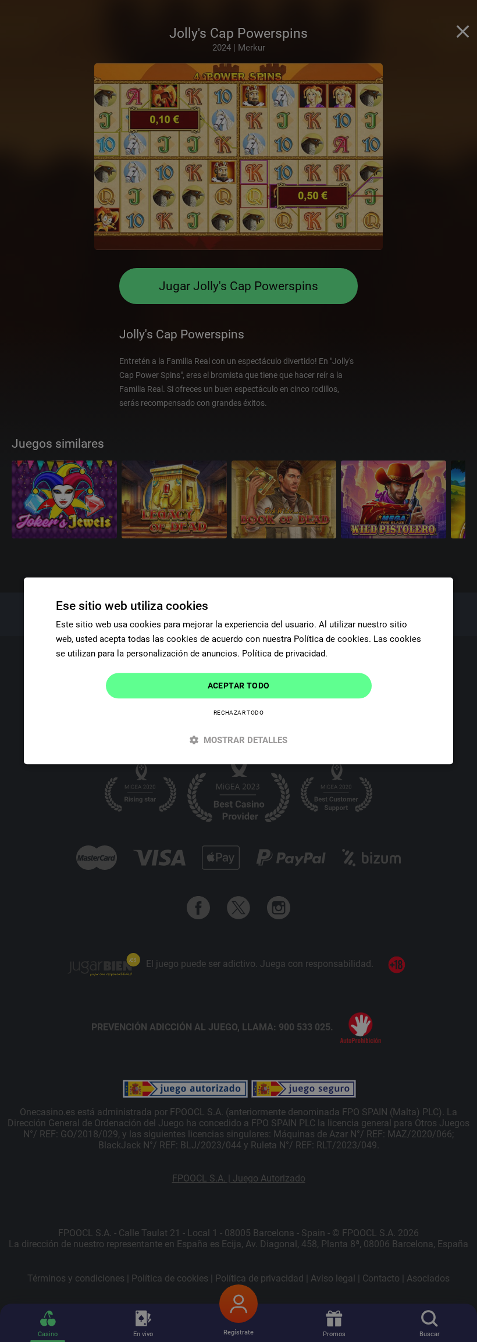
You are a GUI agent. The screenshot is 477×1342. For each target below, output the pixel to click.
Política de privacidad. (285, 653)
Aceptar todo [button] (239, 685)
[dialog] (238, 670)
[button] (238, 740)
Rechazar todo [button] (238, 713)
